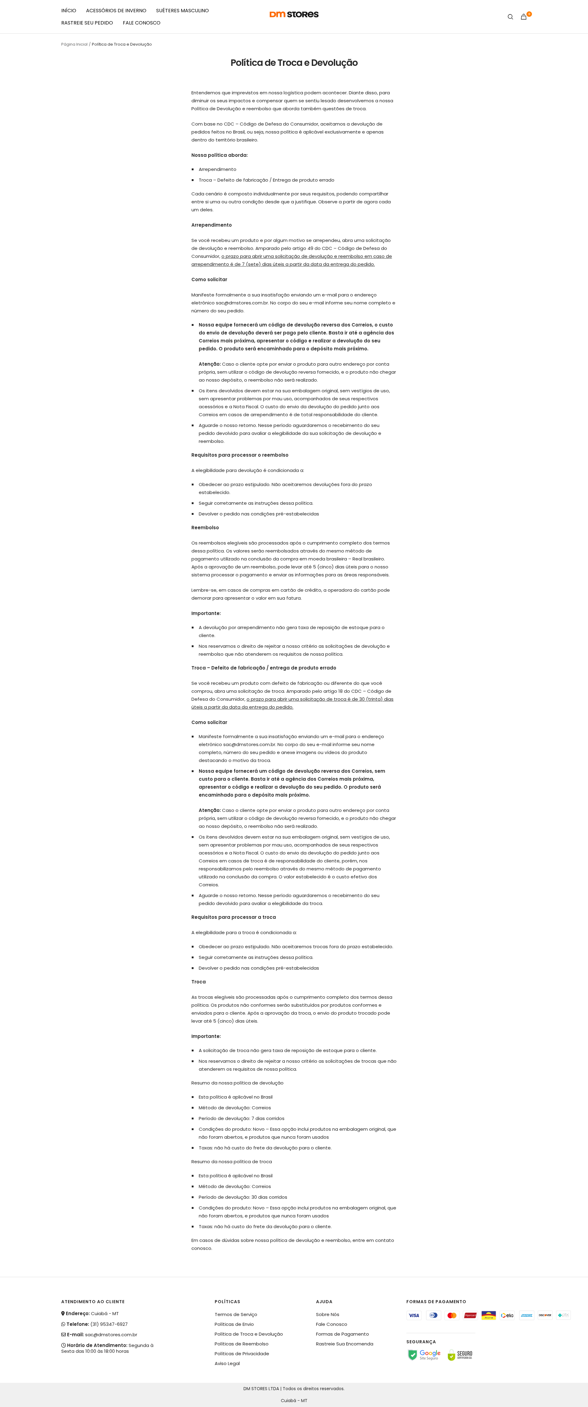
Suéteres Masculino (182, 10)
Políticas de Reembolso (242, 1344)
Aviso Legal (227, 1363)
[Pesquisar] (510, 17)
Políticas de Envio (234, 1324)
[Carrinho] (524, 17)
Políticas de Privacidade (242, 1353)
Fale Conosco (141, 22)
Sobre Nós (327, 1314)
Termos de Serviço (236, 1314)
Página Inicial (74, 44)
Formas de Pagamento (342, 1334)
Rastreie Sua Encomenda (344, 1344)
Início (68, 10)
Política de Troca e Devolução (249, 1334)
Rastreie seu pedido (87, 22)
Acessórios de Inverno (116, 10)
